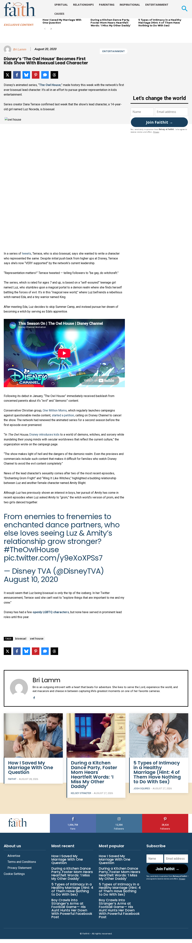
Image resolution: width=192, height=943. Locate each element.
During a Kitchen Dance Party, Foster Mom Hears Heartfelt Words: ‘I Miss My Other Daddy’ (111, 22)
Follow (119, 815)
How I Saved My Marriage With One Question (62, 21)
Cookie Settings (14, 874)
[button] (184, 9)
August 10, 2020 (31, 579)
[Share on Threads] (54, 75)
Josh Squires (142, 788)
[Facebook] (34, 697)
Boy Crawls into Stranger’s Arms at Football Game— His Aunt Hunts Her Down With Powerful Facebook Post (71, 908)
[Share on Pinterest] (35, 75)
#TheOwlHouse (31, 549)
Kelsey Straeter (81, 793)
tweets (26, 253)
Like (73, 815)
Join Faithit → (159, 122)
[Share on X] (7, 75)
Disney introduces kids (44, 434)
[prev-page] (45, 29)
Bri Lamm (19, 49)
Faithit (12, 779)
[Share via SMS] (45, 75)
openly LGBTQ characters (51, 612)
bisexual (20, 638)
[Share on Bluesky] (26, 75)
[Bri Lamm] (8, 49)
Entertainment (113, 51)
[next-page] (51, 29)
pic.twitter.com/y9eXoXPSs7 (53, 558)
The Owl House (50, 85)
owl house (37, 638)
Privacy (156, 132)
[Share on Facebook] (17, 75)
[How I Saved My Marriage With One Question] (33, 735)
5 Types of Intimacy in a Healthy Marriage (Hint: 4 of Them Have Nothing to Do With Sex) (159, 22)
